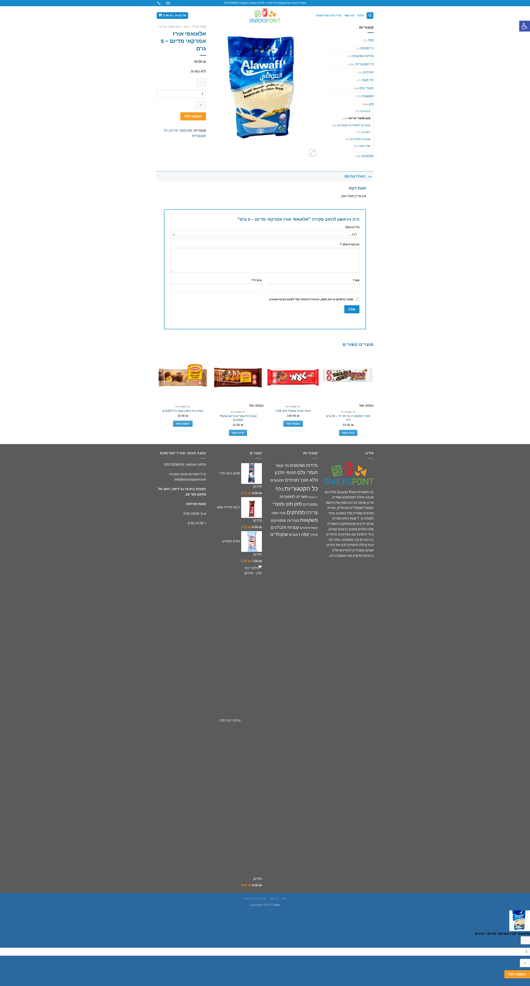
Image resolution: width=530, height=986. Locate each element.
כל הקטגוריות (364, 64)
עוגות (314, 527)
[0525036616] (158, 3)
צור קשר (349, 15)
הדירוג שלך (352, 227)
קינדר (314, 535)
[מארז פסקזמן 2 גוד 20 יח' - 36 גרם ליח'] (348, 377)
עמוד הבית (199, 26)
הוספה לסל (193, 116)
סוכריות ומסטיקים (285, 520)
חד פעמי (368, 80)
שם (356, 280)
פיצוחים (365, 111)
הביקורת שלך (349, 244)
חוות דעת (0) (354, 176)
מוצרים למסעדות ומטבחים (353, 125)
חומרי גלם (366, 88)
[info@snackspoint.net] (167, 3)
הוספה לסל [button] (293, 423)
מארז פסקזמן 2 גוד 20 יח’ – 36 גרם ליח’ (348, 418)
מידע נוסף (348, 432)
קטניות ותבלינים (360, 139)
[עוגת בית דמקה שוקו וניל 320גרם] (182, 377)
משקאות (368, 96)
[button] (524, 26)
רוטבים (366, 132)
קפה (371, 40)
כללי (279, 489)
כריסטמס (367, 48)
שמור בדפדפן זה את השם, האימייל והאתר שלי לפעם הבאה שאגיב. (311, 299)
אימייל (256, 280)
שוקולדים (279, 534)
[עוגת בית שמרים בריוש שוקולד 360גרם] (238, 377)
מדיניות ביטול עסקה (328, 15)
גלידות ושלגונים (363, 56)
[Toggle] (370, 176)
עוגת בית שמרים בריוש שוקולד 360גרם (238, 418)
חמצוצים (277, 480)
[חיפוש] (370, 15)
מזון (186, 26)
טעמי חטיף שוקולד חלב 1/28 (293, 410)
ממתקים (368, 156)
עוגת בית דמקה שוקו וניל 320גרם (182, 410)
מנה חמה (364, 146)
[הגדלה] (312, 153)
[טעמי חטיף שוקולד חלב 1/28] (293, 377)
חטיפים (368, 72)
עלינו (360, 15)
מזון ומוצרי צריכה (169, 26)
